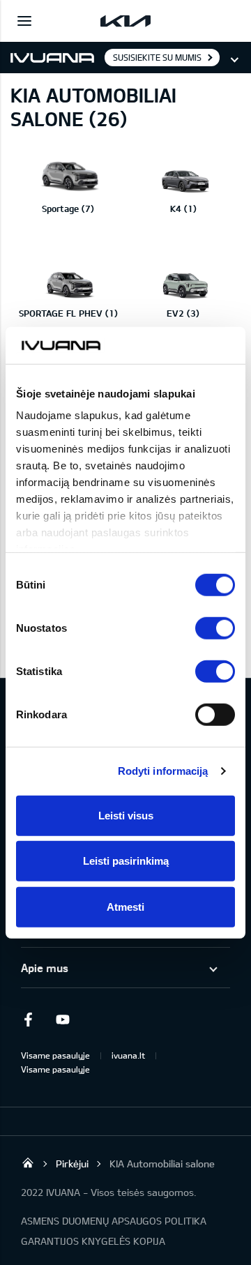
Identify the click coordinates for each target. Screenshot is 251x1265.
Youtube (63, 1020)
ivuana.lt (128, 1055)
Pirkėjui (72, 1163)
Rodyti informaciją (163, 771)
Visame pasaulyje (55, 1055)
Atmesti (125, 906)
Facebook (28, 1020)
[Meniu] (24, 21)
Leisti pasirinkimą (126, 861)
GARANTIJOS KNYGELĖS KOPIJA (93, 1241)
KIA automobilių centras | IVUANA (28, 1162)
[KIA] (125, 21)
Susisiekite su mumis (157, 57)
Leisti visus (125, 815)
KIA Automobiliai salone (162, 1163)
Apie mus (44, 967)
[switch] (215, 627)
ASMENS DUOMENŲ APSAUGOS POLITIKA (113, 1221)
